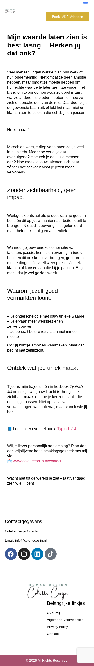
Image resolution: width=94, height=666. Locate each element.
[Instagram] (24, 554)
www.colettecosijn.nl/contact (37, 461)
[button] (85, 3)
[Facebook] (11, 554)
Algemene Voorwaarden (65, 620)
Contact (53, 634)
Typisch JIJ (66, 429)
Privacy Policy (57, 627)
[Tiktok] (51, 554)
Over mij (53, 613)
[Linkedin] (37, 554)
